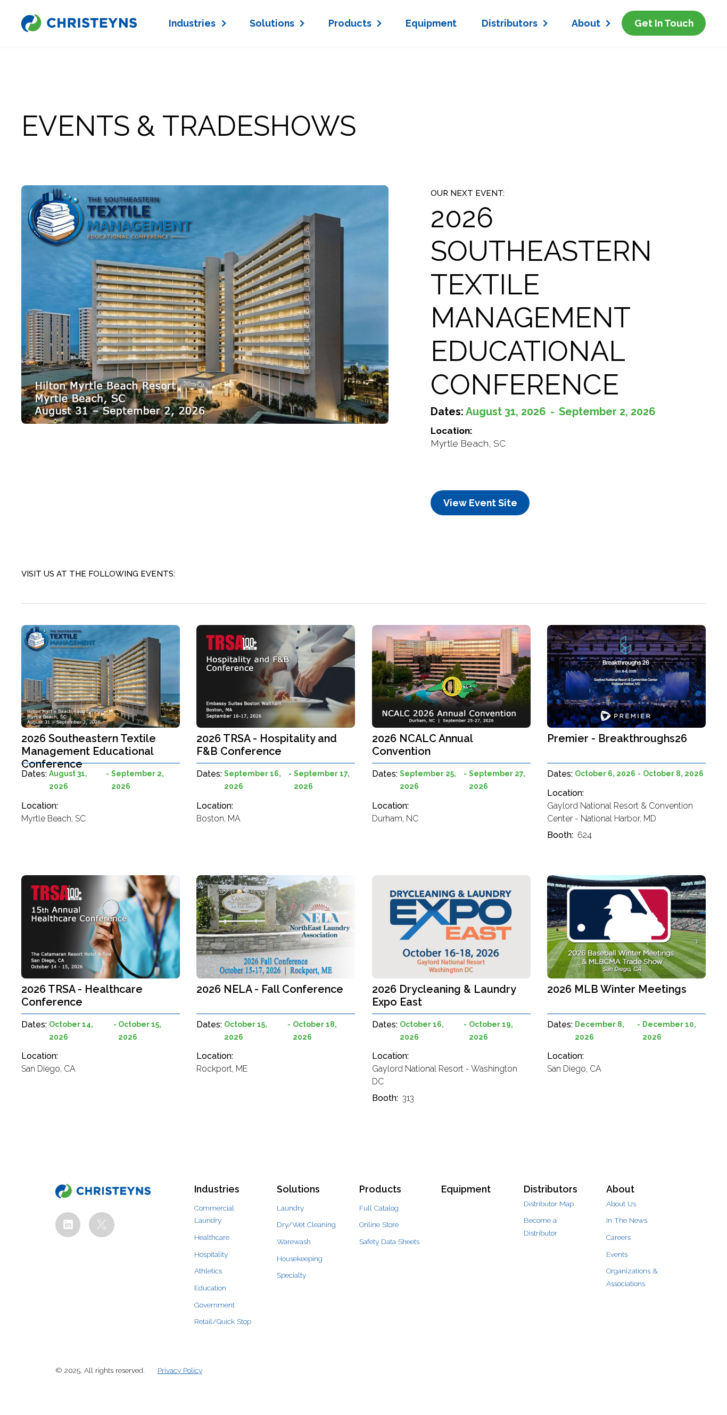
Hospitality (211, 1254)
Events (616, 1254)
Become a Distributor (540, 1226)
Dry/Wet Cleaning (306, 1224)
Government (214, 1305)
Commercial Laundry (214, 1214)
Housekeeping (300, 1258)
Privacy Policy (180, 1370)
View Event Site (480, 502)
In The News (626, 1220)
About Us (621, 1203)
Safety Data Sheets (389, 1241)
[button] (196, 23)
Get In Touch (663, 23)
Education (210, 1288)
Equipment (431, 23)
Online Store (379, 1224)
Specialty (291, 1275)
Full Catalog (379, 1208)
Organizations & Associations (632, 1277)
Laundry (290, 1208)
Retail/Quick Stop (222, 1321)
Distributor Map (549, 1203)
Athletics (208, 1270)
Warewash (294, 1241)
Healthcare (211, 1237)
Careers (618, 1237)
